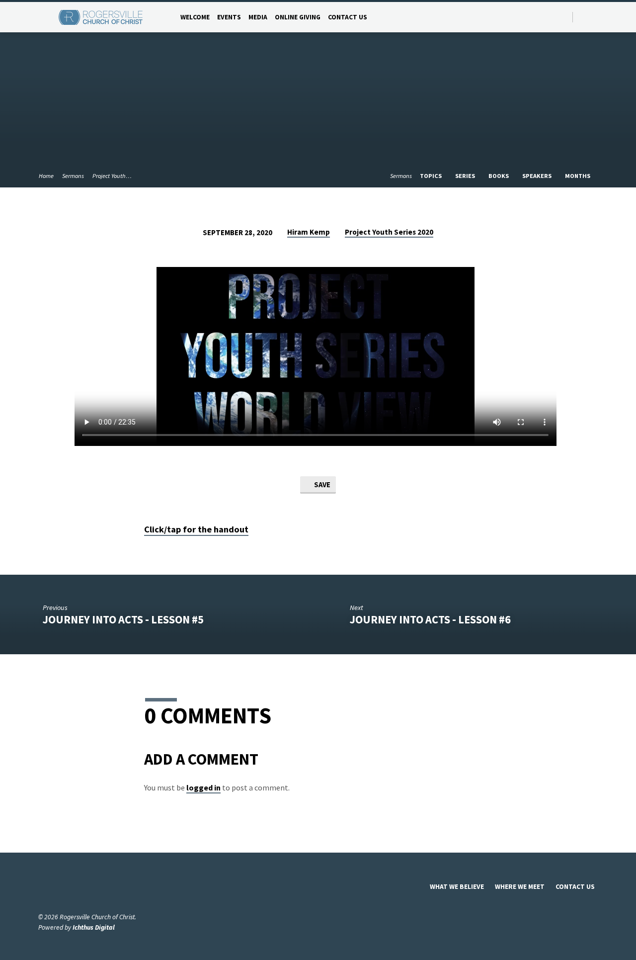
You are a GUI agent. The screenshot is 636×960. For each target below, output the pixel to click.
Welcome (195, 17)
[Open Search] (564, 17)
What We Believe (457, 886)
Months (578, 175)
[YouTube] (593, 16)
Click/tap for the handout (196, 529)
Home (46, 175)
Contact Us (347, 17)
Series (466, 175)
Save (321, 484)
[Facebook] (583, 16)
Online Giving (297, 17)
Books (499, 175)
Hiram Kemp (308, 232)
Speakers (537, 175)
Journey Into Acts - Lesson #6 (430, 619)
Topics (431, 175)
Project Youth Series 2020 (389, 232)
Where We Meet (520, 886)
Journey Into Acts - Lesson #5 (123, 619)
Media (257, 17)
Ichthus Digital (94, 927)
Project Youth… (112, 175)
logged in (203, 787)
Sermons (73, 175)
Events (229, 17)
